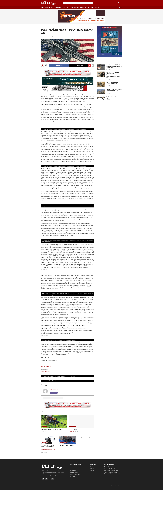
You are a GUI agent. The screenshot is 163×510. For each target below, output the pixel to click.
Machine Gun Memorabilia (75, 474)
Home (42, 7)
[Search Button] (91, 3)
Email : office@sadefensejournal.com (111, 468)
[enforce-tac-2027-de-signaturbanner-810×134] (67, 81)
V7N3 (81, 36)
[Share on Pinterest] (89, 65)
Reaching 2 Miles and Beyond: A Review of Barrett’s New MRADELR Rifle (114, 91)
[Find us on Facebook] (43, 479)
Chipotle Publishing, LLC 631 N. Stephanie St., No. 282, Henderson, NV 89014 (112, 474)
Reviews (92, 470)
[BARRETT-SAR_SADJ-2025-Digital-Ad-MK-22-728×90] (64, 88)
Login (120, 2)
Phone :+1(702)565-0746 (109, 466)
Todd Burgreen (45, 36)
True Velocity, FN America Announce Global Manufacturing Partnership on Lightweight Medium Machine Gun (113, 75)
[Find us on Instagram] (52, 479)
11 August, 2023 (68, 447)
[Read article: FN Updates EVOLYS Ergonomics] (101, 98)
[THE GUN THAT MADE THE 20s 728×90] (68, 72)
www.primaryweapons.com (47, 362)
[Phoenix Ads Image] (81, 16)
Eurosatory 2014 (73, 429)
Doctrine (71, 468)
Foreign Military (73, 470)
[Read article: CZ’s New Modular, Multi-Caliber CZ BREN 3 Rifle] (101, 84)
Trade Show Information (86, 7)
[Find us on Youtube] (49, 478)
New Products (70, 36)
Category (57, 7)
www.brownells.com (45, 371)
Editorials (92, 468)
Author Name (46, 26)
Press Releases (65, 7)
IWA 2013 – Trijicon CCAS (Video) (66, 445)
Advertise (47, 7)
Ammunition (72, 466)
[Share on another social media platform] (93, 65)
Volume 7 (84, 36)
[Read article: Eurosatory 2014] (81, 421)
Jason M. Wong (82, 438)
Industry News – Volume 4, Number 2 (86, 437)
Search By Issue (74, 7)
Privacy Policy (114, 485)
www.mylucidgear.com (46, 366)
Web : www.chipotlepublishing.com (111, 470)
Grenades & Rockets (74, 472)
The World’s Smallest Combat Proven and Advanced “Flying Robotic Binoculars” (47, 446)
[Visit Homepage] (51, 3)
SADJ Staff (44, 432)
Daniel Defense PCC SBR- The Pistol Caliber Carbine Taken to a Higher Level (114, 66)
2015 (45, 397)
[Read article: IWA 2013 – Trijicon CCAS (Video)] (67, 440)
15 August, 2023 (44, 452)
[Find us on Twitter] (46, 479)
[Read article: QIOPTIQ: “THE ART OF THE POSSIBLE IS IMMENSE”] (54, 421)
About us (97, 7)
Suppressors (72, 476)
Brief (52, 7)
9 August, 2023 (53, 36)
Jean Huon (72, 431)
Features (65, 36)
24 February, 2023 (89, 438)
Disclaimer (120, 485)
